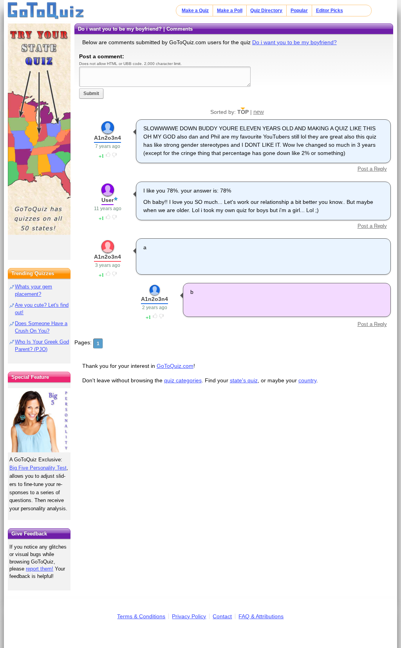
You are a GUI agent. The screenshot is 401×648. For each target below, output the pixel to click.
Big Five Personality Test (38, 468)
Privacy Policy (189, 616)
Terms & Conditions (141, 616)
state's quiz (244, 380)
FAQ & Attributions (261, 616)
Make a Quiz (195, 10)
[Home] (46, 11)
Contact (222, 616)
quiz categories (183, 380)
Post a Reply (372, 169)
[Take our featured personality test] (39, 420)
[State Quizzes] (39, 129)
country (307, 380)
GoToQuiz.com (175, 366)
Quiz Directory (266, 10)
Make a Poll (229, 10)
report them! (39, 569)
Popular (299, 10)
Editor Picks (329, 10)
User (107, 200)
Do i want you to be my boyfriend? (294, 42)
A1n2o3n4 (107, 138)
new (258, 111)
